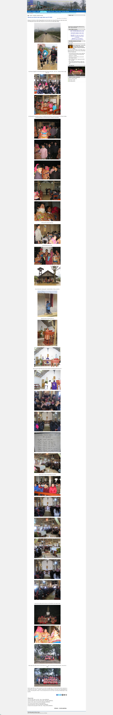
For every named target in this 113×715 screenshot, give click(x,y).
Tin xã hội (59, 13)
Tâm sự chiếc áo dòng (73, 78)
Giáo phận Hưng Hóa (48, 13)
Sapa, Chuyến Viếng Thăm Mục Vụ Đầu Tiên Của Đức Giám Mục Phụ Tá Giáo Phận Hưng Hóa (76, 62)
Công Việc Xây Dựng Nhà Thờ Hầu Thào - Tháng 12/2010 (38, 705)
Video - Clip (71, 15)
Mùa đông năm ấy (72, 81)
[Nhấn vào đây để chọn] (63, 708)
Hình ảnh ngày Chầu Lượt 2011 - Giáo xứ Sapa (36, 699)
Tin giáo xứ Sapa (42, 13)
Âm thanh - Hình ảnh (65, 11)
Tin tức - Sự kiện (43, 11)
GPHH (38, 11)
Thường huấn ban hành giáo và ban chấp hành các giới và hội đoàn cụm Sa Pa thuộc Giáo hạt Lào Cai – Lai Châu (77, 54)
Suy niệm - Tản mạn (51, 11)
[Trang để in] (62, 695)
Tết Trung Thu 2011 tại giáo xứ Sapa (34, 703)
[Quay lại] (56, 708)
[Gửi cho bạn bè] (61, 695)
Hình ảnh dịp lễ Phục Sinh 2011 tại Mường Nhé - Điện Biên (38, 700)
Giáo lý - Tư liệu (58, 11)
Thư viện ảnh (71, 65)
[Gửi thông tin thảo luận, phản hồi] (64, 695)
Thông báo (37, 13)
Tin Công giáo (55, 13)
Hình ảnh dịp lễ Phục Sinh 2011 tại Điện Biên (36, 704)
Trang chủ (29, 11)
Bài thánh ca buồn (72, 79)
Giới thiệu (34, 11)
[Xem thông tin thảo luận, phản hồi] (66, 695)
